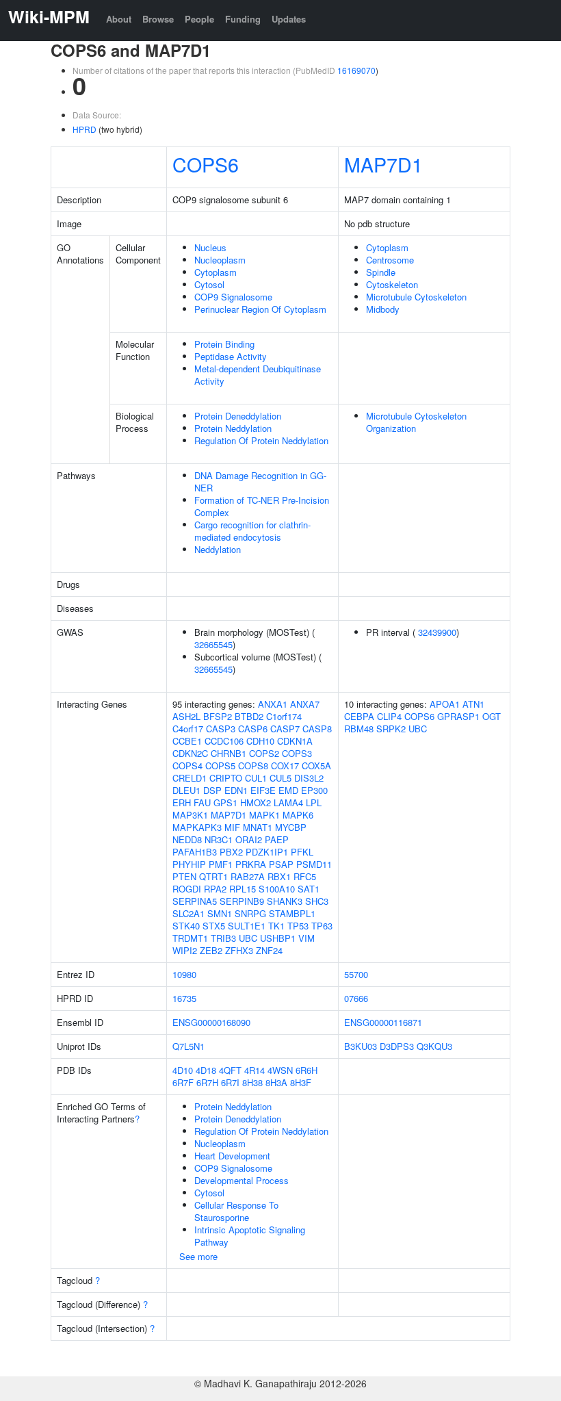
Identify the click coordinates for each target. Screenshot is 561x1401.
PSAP (281, 864)
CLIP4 (389, 716)
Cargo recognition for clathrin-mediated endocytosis (252, 530)
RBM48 (359, 728)
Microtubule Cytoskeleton (416, 296)
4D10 (182, 1070)
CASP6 (253, 728)
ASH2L (186, 716)
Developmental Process (241, 1180)
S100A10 (277, 888)
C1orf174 (284, 716)
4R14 (254, 1070)
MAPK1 (264, 814)
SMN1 (219, 913)
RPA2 (215, 888)
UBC (248, 937)
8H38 (252, 1082)
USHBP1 (278, 937)
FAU (202, 802)
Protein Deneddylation (237, 415)
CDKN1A (295, 740)
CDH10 (260, 740)
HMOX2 (255, 802)
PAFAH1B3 (194, 851)
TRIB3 (223, 937)
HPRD (84, 129)
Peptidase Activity (230, 356)
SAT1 (308, 888)
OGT (491, 716)
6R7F (183, 1082)
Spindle (380, 272)
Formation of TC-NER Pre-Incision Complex (261, 506)
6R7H (207, 1082)
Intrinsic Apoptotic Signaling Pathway (249, 1235)
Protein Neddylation (233, 428)
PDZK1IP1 (267, 851)
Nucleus (210, 247)
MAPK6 (298, 814)
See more (198, 1256)
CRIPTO (225, 777)
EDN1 (236, 790)
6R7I (230, 1082)
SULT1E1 (246, 925)
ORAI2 (248, 839)
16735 (184, 998)
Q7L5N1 (188, 1046)
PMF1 (221, 864)
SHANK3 (284, 901)
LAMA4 (288, 802)
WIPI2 (184, 950)
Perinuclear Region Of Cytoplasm (260, 309)
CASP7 (285, 728)
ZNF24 (269, 950)
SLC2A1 (188, 913)
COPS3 (297, 753)
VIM (306, 937)
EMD (288, 790)
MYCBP (290, 827)
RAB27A (248, 876)
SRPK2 (391, 728)
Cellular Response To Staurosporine (236, 1211)
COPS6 (205, 164)
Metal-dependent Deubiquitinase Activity (257, 374)
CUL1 (256, 777)
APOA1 (445, 703)
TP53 (298, 925)
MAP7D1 (383, 164)
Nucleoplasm (220, 259)
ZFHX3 (239, 950)
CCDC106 (224, 740)
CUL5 (280, 777)
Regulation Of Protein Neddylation (261, 440)
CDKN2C (190, 753)
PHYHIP (189, 864)
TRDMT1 (190, 937)
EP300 (314, 790)
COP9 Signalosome (233, 296)
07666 (356, 998)
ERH (181, 802)
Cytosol (209, 284)
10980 (184, 974)
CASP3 (220, 728)
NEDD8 (187, 839)
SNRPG (250, 913)
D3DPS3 (397, 1046)
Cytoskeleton (392, 284)
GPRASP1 (458, 716)
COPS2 (264, 753)
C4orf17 (187, 728)
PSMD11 (314, 864)
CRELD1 (189, 777)
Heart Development (232, 1155)
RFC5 (304, 876)
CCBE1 (187, 740)
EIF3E (263, 790)
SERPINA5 (194, 901)
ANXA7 (304, 703)
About (118, 18)
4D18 (206, 1070)
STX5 (214, 925)
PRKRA (250, 864)
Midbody (383, 309)
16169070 (356, 70)
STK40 (186, 925)
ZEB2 (211, 950)
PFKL (302, 851)
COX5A (316, 765)
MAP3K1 (190, 814)
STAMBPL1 (292, 913)
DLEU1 (186, 790)
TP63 (321, 925)
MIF (232, 827)
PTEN (184, 876)
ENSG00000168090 (211, 1022)
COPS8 (253, 765)
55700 (356, 974)
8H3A (276, 1082)
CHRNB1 (228, 753)
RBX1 (279, 876)
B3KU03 (360, 1046)
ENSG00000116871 (383, 1022)
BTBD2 (249, 716)
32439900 (437, 632)
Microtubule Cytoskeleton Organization (416, 422)
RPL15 (242, 888)
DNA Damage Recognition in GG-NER (260, 481)
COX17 (285, 765)
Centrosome (390, 259)
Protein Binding (224, 343)
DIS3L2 (309, 777)
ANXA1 (272, 703)
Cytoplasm (215, 272)
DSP (212, 790)
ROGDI (186, 888)
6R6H (306, 1070)
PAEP (277, 839)
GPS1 (225, 802)
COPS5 (220, 765)
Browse (158, 18)
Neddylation (217, 549)
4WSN (280, 1070)
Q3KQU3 (434, 1046)
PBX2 (231, 851)
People (199, 18)
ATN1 (473, 703)
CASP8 (317, 728)
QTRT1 (213, 876)
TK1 (276, 925)
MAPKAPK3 (197, 827)
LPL (314, 802)
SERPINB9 (242, 901)
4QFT (230, 1070)
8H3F (300, 1082)
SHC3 (316, 901)
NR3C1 (219, 839)
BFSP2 (217, 716)
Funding (243, 18)
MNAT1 (257, 827)
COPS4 (187, 765)
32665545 (213, 644)
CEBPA (359, 716)
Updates (289, 18)
